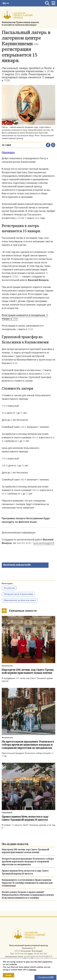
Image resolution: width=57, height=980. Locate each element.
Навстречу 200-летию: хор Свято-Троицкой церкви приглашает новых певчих (25, 851)
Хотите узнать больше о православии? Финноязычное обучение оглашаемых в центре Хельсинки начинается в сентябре (28, 895)
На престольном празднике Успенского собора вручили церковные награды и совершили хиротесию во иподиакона (28, 862)
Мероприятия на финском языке (20, 600)
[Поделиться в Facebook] (48, 145)
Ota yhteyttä (44, 977)
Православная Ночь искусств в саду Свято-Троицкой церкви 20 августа (25, 872)
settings (32, 969)
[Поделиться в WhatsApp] (53, 145)
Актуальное (9, 588)
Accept (8, 975)
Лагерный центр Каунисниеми (18, 594)
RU (5, 3)
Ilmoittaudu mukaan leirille (17, 565)
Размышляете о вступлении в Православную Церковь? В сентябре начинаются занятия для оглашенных (27, 883)
